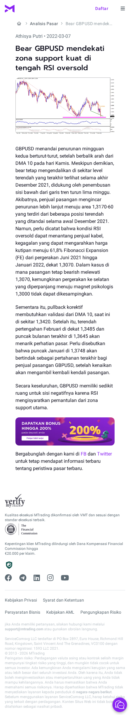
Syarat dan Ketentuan (63, 600)
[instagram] (50, 578)
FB (83, 454)
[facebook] (8, 578)
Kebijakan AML (60, 612)
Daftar (101, 8)
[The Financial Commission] (21, 529)
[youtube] (65, 578)
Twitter (104, 454)
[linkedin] (37, 578)
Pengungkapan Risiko (100, 612)
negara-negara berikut (94, 692)
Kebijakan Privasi (21, 600)
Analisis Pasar (44, 23)
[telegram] (22, 578)
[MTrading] (10, 8)
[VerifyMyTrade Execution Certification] (15, 501)
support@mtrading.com (24, 629)
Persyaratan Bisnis (22, 612)
